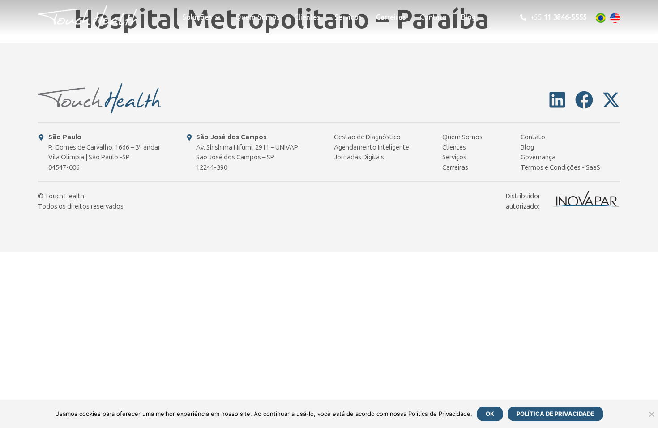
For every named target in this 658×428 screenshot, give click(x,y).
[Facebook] (584, 100)
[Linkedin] (557, 100)
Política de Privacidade (555, 413)
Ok (490, 413)
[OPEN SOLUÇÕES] (217, 17)
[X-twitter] (611, 100)
